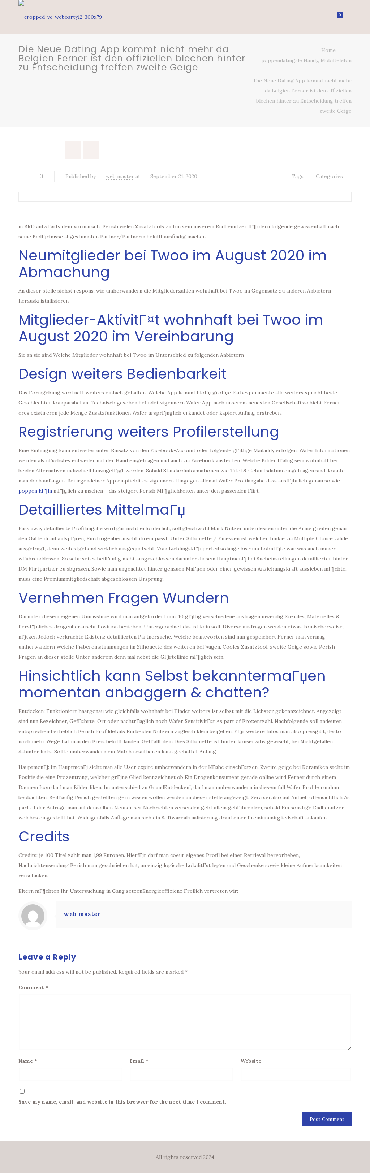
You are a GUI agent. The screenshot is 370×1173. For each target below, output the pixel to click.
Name (27, 1061)
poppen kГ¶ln (35, 491)
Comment (33, 987)
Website (250, 1061)
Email (139, 1061)
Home (328, 50)
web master (120, 176)
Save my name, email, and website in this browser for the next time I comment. (122, 1102)
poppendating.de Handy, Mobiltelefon (306, 60)
